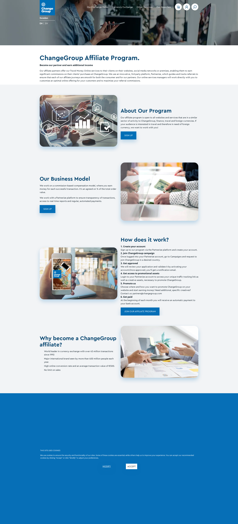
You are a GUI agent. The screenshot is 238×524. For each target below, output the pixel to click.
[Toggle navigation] (194, 6)
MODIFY (107, 466)
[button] (97, 7)
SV (46, 23)
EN (41, 23)
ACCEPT (131, 466)
